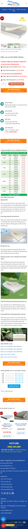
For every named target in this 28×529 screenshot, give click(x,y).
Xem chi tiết (7, 436)
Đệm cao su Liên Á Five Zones (9, 357)
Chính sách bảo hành (6, 484)
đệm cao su (5, 51)
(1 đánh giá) (10, 428)
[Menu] (2, 3)
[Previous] (3, 29)
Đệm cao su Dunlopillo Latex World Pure (11, 351)
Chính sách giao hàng (6, 487)
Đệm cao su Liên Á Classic (8, 354)
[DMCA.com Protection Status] (9, 525)
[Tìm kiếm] (26, 3)
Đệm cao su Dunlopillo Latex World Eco (11, 346)
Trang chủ (4, 9)
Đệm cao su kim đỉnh (13, 51)
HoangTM (11, 522)
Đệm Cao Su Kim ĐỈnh (16, 49)
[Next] (25, 29)
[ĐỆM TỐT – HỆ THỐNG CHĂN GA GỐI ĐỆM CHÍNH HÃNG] (14, 3)
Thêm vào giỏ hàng (16, 83)
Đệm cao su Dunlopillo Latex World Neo (11, 349)
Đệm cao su (12, 9)
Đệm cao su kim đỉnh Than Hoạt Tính (21, 424)
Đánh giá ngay (14, 386)
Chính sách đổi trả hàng (7, 489)
